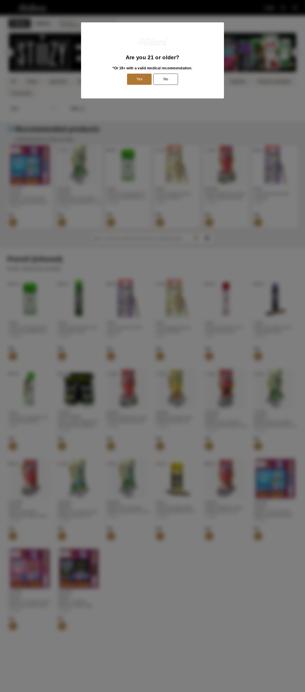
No (165, 79)
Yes (139, 79)
